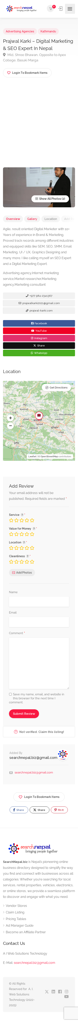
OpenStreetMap (49, 456)
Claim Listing (15, 912)
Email (13, 612)
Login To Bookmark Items (41, 796)
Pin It (60, 809)
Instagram (40, 338)
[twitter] (46, 991)
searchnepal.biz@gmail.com (33, 758)
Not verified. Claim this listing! (41, 732)
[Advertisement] (39, 126)
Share (41, 345)
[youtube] (66, 996)
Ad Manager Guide (19, 925)
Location (50, 219)
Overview (13, 219)
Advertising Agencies (20, 31)
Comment (17, 633)
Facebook (40, 323)
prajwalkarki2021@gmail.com (41, 303)
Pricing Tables (16, 919)
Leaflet (32, 456)
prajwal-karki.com (41, 310)
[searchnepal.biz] (21, 9)
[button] (10, 418)
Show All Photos (50, 198)
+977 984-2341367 (40, 295)
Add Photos (24, 572)
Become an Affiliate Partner (26, 932)
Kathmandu (48, 31)
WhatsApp (40, 352)
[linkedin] (53, 991)
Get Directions (58, 387)
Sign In (61, 8)
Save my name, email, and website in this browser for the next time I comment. (36, 698)
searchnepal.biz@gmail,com (34, 963)
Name (13, 592)
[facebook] (59, 991)
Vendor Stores (16, 906)
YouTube (41, 330)
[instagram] (66, 991)
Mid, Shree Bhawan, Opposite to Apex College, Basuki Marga (34, 57)
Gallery (32, 219)
